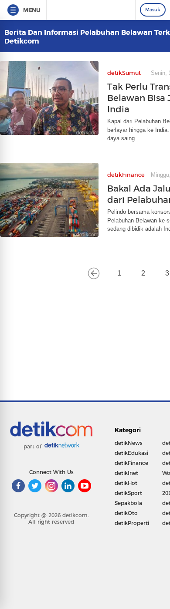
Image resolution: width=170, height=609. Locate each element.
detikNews (129, 443)
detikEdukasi (131, 453)
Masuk (152, 10)
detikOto (126, 513)
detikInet (126, 473)
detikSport (128, 493)
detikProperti (132, 523)
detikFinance (131, 463)
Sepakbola (128, 503)
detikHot (126, 483)
